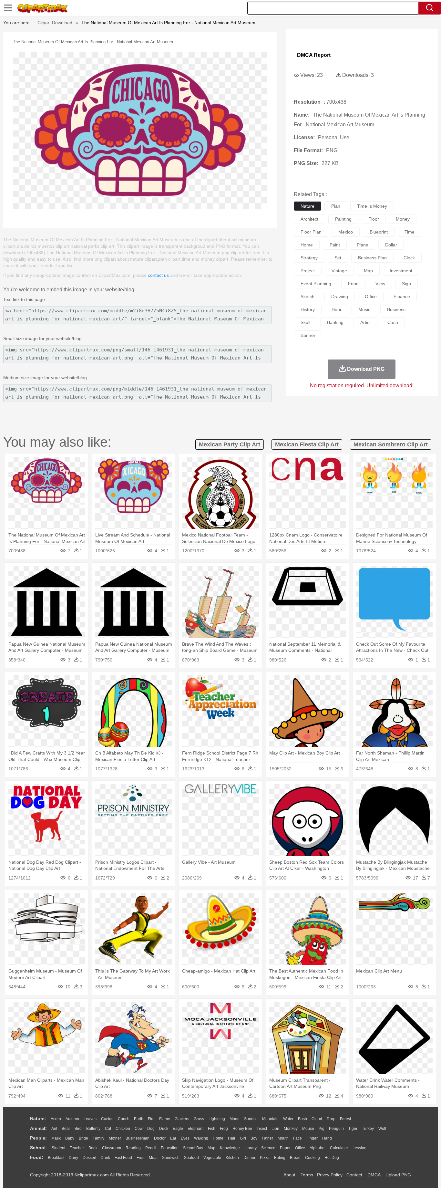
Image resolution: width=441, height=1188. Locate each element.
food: (36, 1157)
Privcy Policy (330, 1174)
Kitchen (232, 1157)
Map (211, 1148)
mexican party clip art (229, 444)
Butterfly (93, 1128)
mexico (345, 231)
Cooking (312, 1157)
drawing (339, 296)
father (267, 1138)
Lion (275, 1128)
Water (288, 1119)
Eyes (185, 1138)
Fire (151, 1119)
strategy (309, 257)
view (380, 283)
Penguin (336, 1128)
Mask (56, 1138)
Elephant (195, 1128)
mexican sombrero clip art (391, 444)
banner (308, 335)
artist (365, 322)
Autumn (72, 1119)
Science (268, 1148)
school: (38, 1147)
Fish (211, 1128)
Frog (224, 1128)
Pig (321, 1128)
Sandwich (170, 1157)
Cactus (107, 1119)
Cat (108, 1128)
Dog (151, 1128)
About (289, 1174)
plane (362, 244)
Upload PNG (398, 1174)
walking (201, 1138)
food (353, 283)
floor (373, 219)
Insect (262, 1128)
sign (406, 283)
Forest (345, 1119)
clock (409, 257)
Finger (312, 1138)
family (98, 1138)
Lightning (217, 1119)
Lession (359, 1148)
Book (92, 1148)
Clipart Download (54, 22)
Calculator (339, 1148)
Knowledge (230, 1148)
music (364, 309)
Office (300, 1148)
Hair (231, 1138)
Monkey (291, 1128)
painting (343, 219)
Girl (243, 1138)
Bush (302, 1119)
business (396, 309)
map (368, 270)
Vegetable (212, 1157)
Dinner (249, 1157)
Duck (163, 1128)
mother (115, 1138)
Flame (164, 1119)
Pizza (265, 1157)
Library (250, 1148)
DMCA (373, 1174)
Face (297, 1138)
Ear (173, 1138)
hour (337, 309)
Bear (66, 1128)
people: (38, 1138)
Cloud (317, 1119)
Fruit (140, 1157)
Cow (139, 1128)
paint (335, 244)
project (308, 270)
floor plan (311, 231)
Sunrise (251, 1119)
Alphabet (317, 1148)
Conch (123, 1119)
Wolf (382, 1128)
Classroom (111, 1148)
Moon (235, 1119)
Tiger (352, 1128)
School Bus (193, 1148)
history (308, 309)
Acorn (56, 1119)
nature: (38, 1118)
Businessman (137, 1138)
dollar (391, 244)
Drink (105, 1157)
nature (307, 206)
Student (58, 1148)
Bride (83, 1138)
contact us (158, 275)
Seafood (191, 1157)
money (403, 219)
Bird (78, 1128)
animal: (38, 1128)
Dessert (89, 1157)
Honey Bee (242, 1128)
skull (305, 322)
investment (401, 270)
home (307, 244)
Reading (133, 1148)
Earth (138, 1119)
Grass (199, 1119)
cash (392, 322)
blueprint (379, 231)
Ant (54, 1128)
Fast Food (123, 1157)
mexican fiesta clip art (307, 444)
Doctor (160, 1138)
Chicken (123, 1128)
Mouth (283, 1138)
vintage (339, 270)
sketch (307, 296)
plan (335, 206)
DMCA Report (314, 55)
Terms (307, 1174)
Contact (354, 1174)
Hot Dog (331, 1157)
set (337, 257)
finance (402, 296)
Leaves (90, 1119)
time (410, 231)
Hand (327, 1138)
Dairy (73, 1157)
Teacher (77, 1148)
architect (309, 219)
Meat (153, 1157)
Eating (279, 1157)
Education (170, 1148)
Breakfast (56, 1157)
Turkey (368, 1128)
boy (254, 1138)
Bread (295, 1157)
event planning (316, 283)
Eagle (178, 1128)
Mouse (308, 1128)
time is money (372, 206)
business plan (372, 257)
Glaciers (182, 1119)
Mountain (270, 1119)
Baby (69, 1138)
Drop (331, 1119)
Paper (285, 1148)
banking (335, 322)
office (371, 296)
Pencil (150, 1148)
